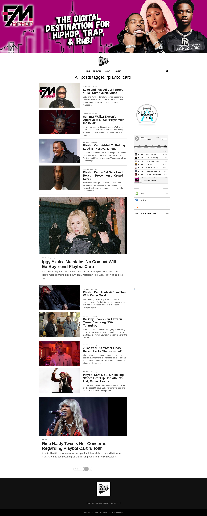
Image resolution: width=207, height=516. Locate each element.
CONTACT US (116, 503)
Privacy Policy (102, 503)
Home (88, 71)
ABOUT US (90, 503)
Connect (117, 71)
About (107, 71)
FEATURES (97, 71)
